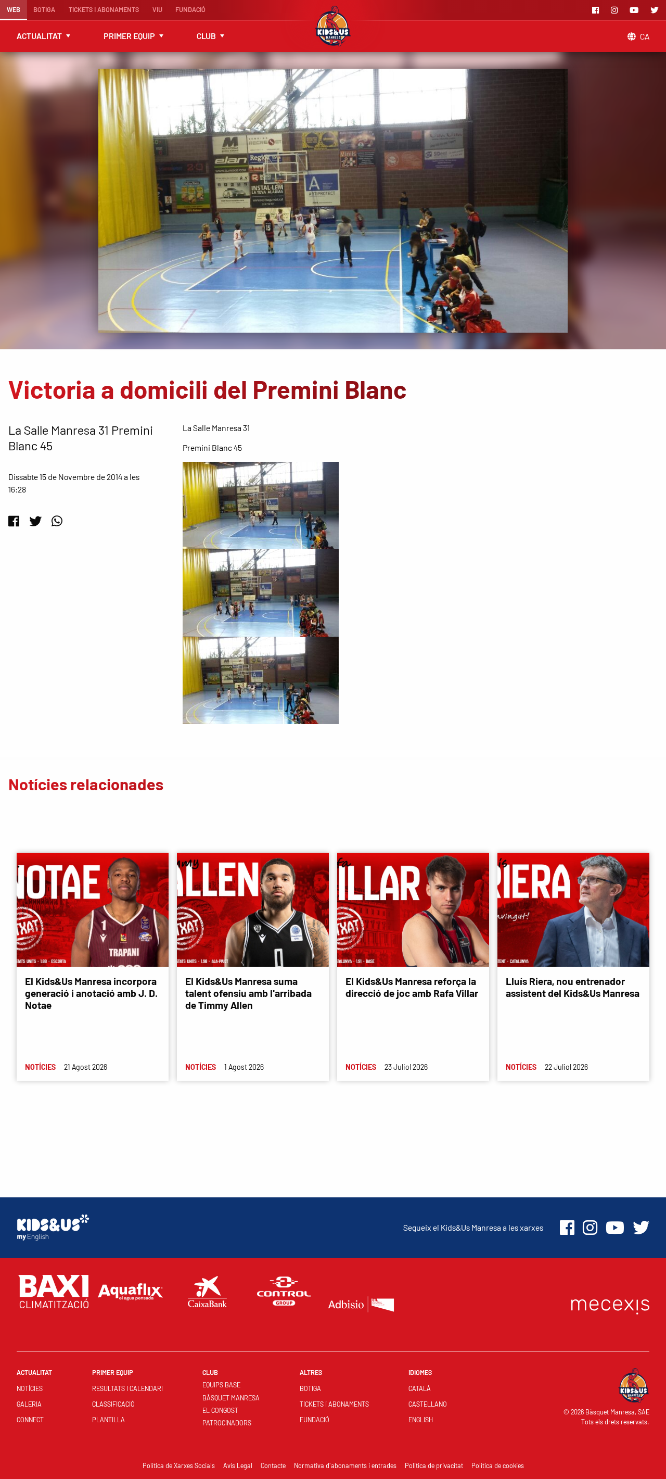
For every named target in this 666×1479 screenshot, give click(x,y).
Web (13, 9)
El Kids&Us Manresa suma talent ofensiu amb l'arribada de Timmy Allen (248, 993)
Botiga (44, 9)
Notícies (30, 1388)
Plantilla (108, 1419)
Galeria (29, 1404)
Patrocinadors (226, 1423)
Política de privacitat (434, 1465)
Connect (30, 1419)
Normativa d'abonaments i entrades (345, 1465)
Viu (157, 9)
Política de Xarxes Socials (179, 1465)
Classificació (113, 1404)
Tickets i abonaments (104, 9)
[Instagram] (616, 10)
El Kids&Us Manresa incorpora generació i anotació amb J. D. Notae (91, 993)
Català (419, 1388)
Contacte (273, 1465)
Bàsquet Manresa (231, 1398)
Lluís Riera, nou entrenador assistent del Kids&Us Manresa (572, 987)
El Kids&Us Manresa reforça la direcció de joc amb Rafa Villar (411, 987)
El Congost (220, 1410)
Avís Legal (237, 1465)
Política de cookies (497, 1465)
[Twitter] (656, 10)
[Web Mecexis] (610, 1304)
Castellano (427, 1404)
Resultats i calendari (127, 1388)
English (420, 1419)
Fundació (190, 9)
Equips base (221, 1385)
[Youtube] (635, 10)
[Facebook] (597, 10)
